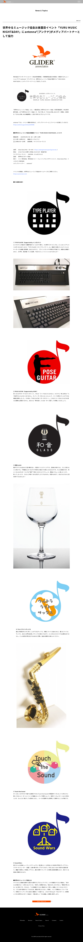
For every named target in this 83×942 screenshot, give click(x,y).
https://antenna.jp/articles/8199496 (23, 125)
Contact (61, 920)
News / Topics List (41, 901)
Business (30, 920)
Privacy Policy (41, 925)
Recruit (47, 920)
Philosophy (22, 920)
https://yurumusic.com (20, 174)
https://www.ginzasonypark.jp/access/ (46, 149)
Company (54, 920)
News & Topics (38, 920)
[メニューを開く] (79, 2)
